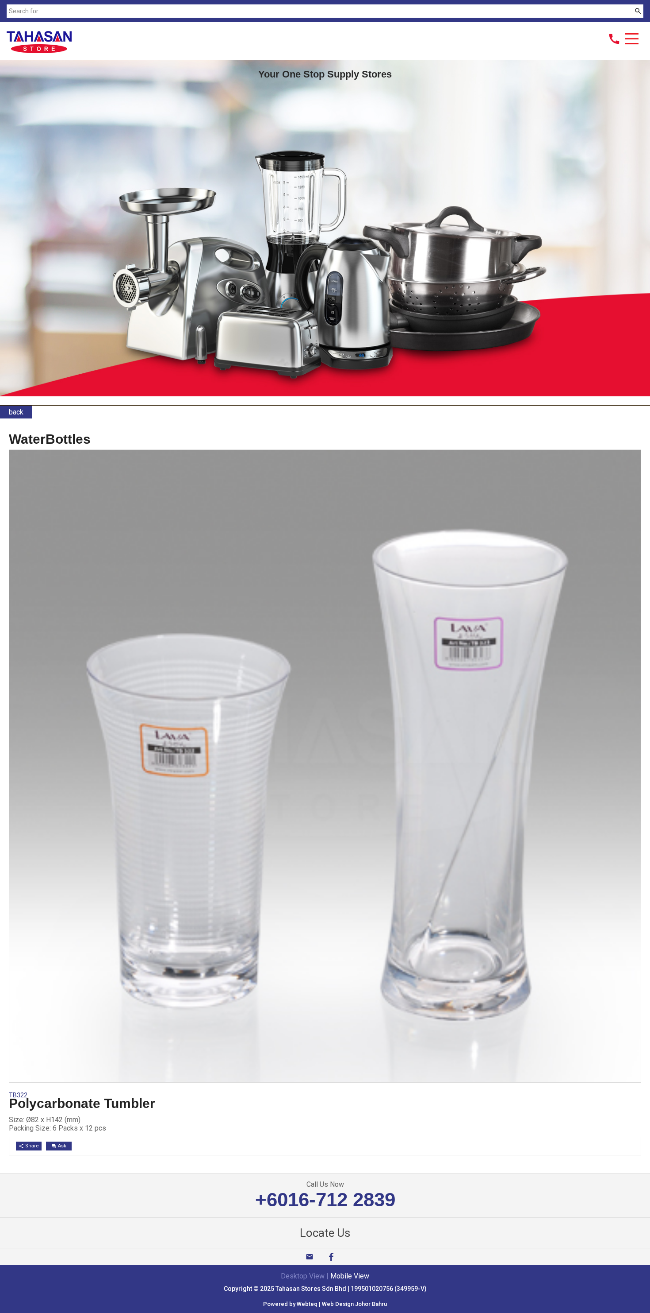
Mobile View (349, 1276)
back (16, 412)
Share (29, 1146)
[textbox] (319, 11)
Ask (58, 1146)
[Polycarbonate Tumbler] (325, 1080)
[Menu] (632, 39)
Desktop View (303, 1276)
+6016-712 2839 (325, 1199)
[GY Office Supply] (39, 50)
